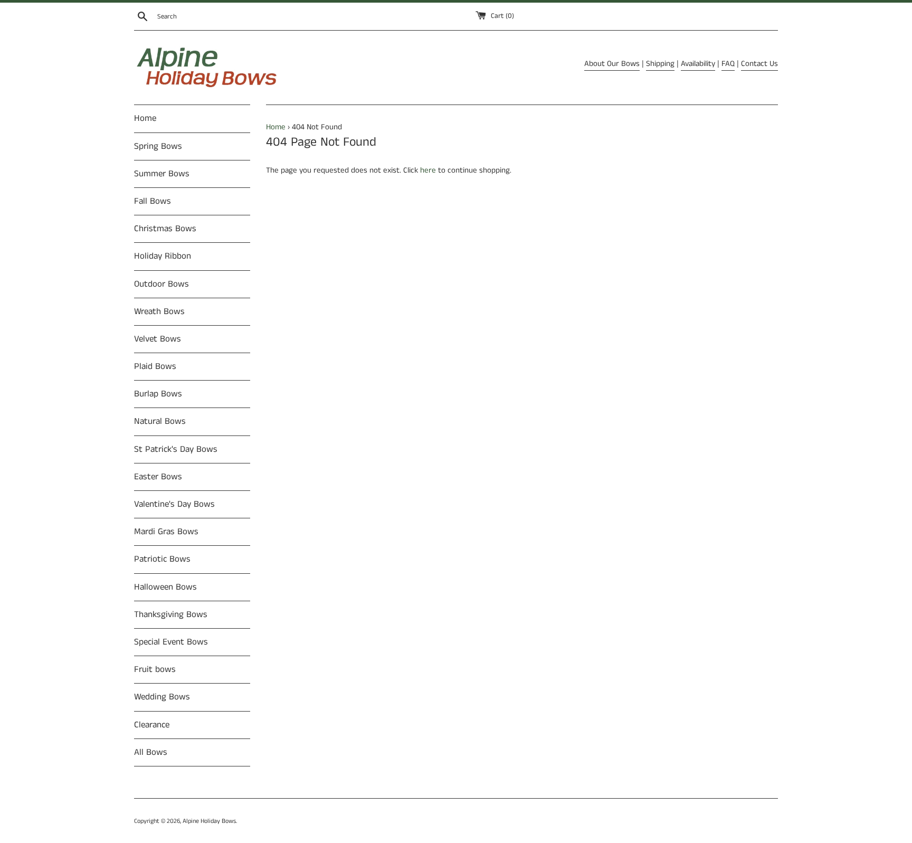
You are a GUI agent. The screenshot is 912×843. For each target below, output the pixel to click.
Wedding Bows (162, 696)
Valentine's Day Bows (174, 504)
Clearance (151, 724)
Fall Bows (152, 201)
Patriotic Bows (162, 559)
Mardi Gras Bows (166, 531)
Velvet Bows (157, 339)
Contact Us (759, 63)
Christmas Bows (165, 228)
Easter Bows (158, 476)
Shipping (660, 63)
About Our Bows (612, 63)
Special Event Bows (171, 642)
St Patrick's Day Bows (175, 449)
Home (145, 118)
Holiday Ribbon (162, 256)
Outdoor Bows (161, 284)
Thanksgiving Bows (170, 614)
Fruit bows (155, 669)
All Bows (150, 752)
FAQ (728, 63)
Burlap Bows (158, 393)
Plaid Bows (155, 366)
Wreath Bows (159, 311)
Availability (698, 63)
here (428, 170)
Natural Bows (160, 421)
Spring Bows (158, 146)
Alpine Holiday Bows (209, 821)
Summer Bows (161, 173)
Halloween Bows (165, 587)
